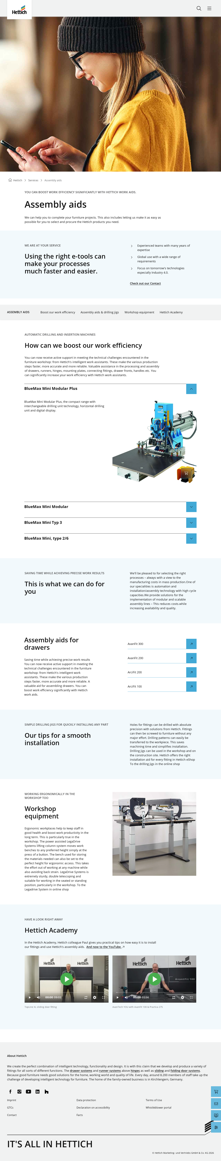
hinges (135, 1071)
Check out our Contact (145, 283)
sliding (159, 1071)
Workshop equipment (139, 312)
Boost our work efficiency (57, 312)
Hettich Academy (171, 312)
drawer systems (81, 1071)
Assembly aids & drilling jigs (100, 312)
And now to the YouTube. (104, 947)
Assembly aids (18, 312)
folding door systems (185, 1071)
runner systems (110, 1071)
